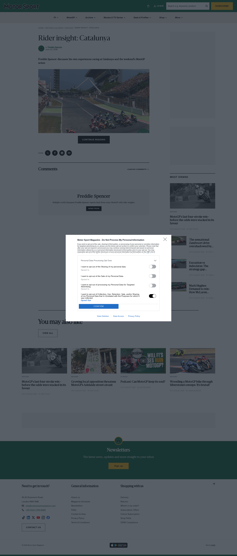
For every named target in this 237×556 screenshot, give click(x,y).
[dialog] (118, 278)
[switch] (152, 266)
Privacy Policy (134, 316)
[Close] (166, 240)
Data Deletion (103, 316)
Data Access (118, 316)
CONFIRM (99, 306)
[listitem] (118, 260)
